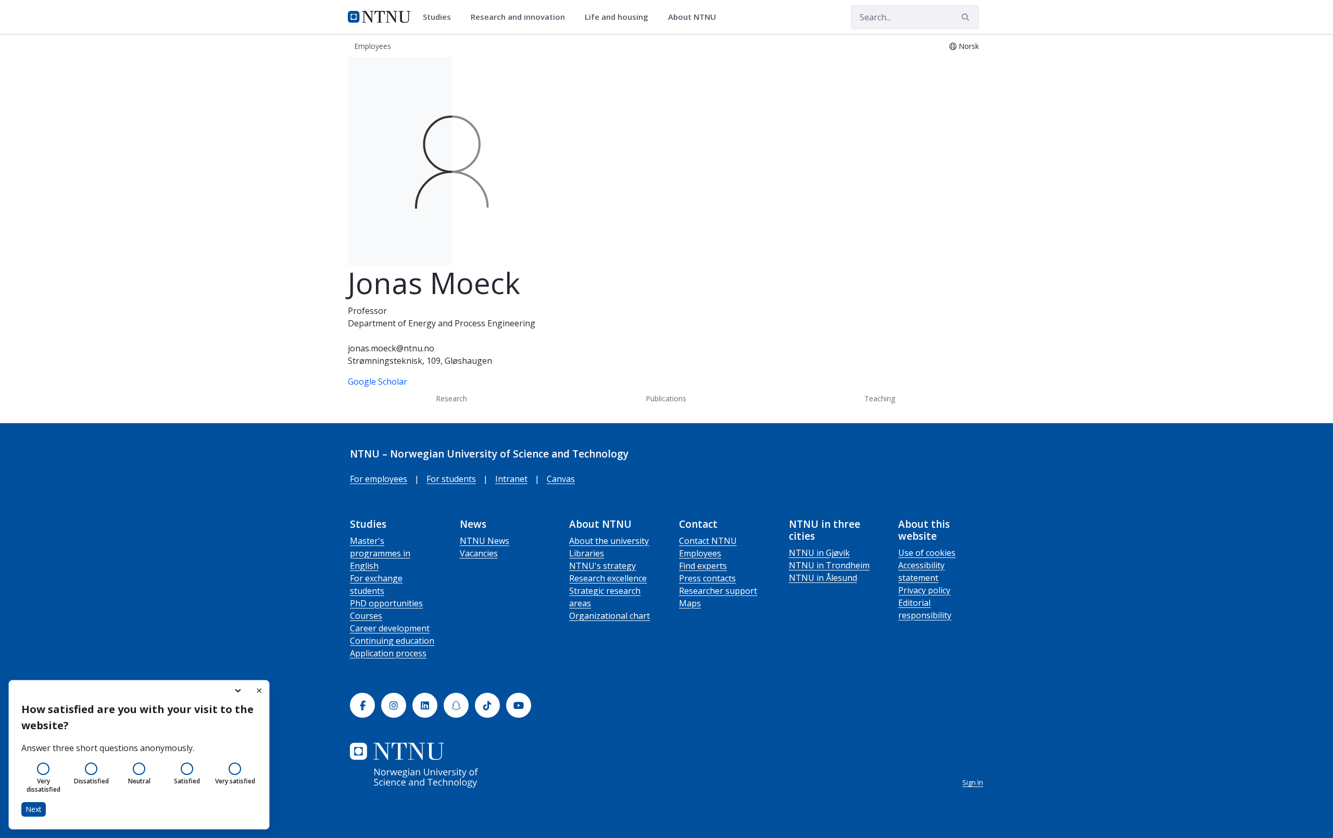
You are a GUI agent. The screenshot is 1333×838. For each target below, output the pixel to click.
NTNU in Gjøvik (819, 552)
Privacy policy (924, 590)
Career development (390, 628)
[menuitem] (440, 17)
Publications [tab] (666, 398)
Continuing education (392, 640)
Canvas (561, 479)
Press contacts (707, 578)
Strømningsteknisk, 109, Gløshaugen (420, 360)
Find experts (703, 566)
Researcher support (718, 590)
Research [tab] (451, 398)
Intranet (511, 479)
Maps (690, 603)
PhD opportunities (386, 603)
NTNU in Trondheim (829, 565)
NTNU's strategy (602, 566)
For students (451, 479)
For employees (378, 479)
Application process (388, 653)
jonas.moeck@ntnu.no (391, 348)
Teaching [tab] (879, 398)
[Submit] (966, 17)
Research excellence (608, 578)
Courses (366, 615)
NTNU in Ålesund (823, 577)
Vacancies (479, 553)
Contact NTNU (708, 541)
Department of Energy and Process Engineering (441, 323)
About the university (609, 541)
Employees (700, 553)
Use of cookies (926, 552)
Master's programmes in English (380, 553)
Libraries (586, 553)
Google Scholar (377, 381)
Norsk (969, 46)
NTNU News (484, 541)
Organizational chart (609, 615)
